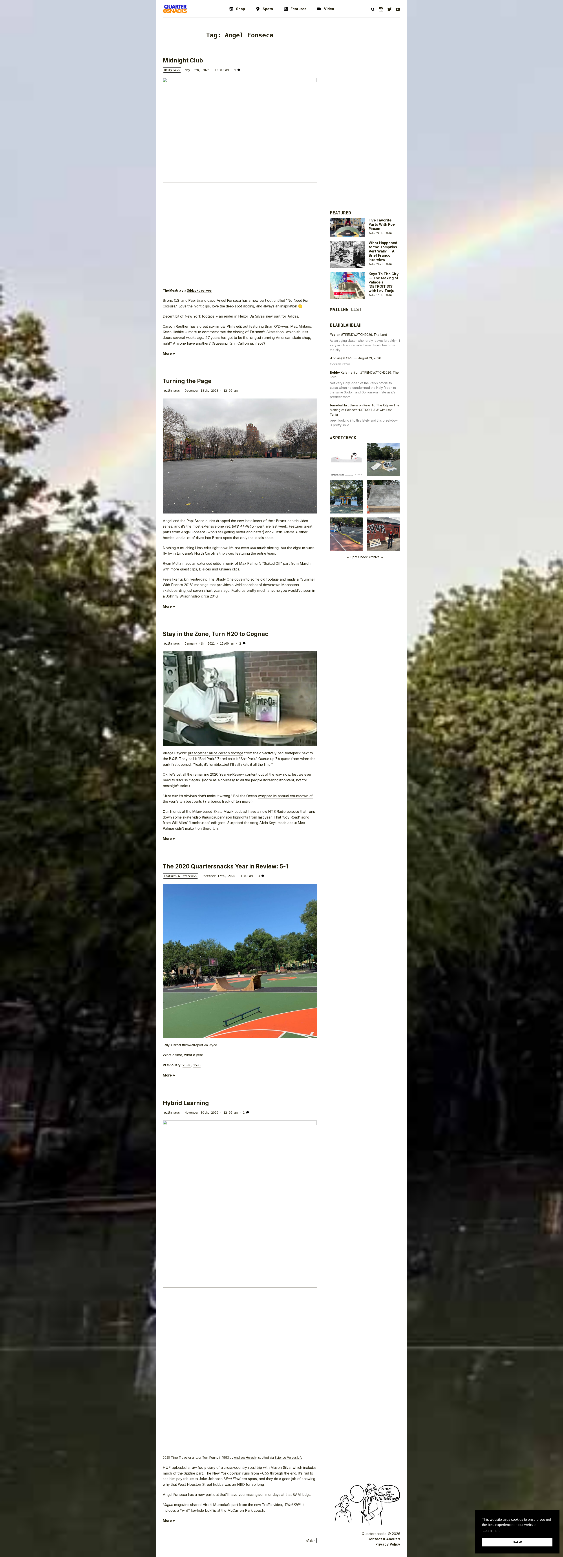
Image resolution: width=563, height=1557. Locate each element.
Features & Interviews (180, 876)
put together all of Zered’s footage (215, 753)
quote (285, 759)
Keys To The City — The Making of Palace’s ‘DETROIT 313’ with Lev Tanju (364, 409)
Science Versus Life (288, 1457)
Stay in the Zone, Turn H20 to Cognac (215, 633)
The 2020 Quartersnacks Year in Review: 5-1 (226, 866)
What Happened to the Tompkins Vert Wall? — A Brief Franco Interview (383, 251)
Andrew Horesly (245, 1457)
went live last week (259, 526)
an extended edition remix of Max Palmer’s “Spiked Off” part (241, 563)
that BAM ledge (298, 1494)
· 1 (242, 1112)
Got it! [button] (517, 1542)
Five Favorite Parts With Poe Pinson (382, 224)
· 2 (238, 643)
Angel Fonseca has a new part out (244, 300)
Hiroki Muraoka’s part (220, 1504)
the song (251, 823)
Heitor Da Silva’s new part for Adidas (268, 316)
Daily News (172, 70)
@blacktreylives (199, 290)
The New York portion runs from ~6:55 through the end (250, 1473)
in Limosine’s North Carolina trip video (203, 553)
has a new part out (203, 1494)
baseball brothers (344, 405)
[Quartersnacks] (175, 9)
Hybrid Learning (186, 1103)
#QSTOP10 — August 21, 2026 (359, 358)
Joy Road (291, 817)
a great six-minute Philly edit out (222, 326)
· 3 (257, 876)
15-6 (196, 1065)
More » (169, 353)
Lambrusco (199, 823)
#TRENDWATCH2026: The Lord (364, 334)
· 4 (233, 70)
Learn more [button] (492, 1531)
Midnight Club (183, 60)
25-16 (187, 1065)
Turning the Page (187, 381)
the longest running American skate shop (276, 337)
